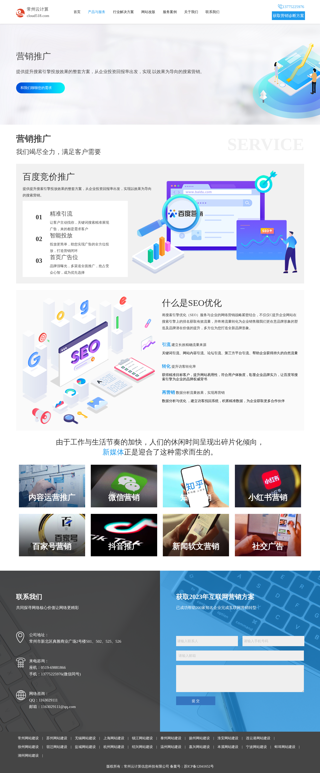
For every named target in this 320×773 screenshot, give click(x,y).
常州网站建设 (28, 738)
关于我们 (191, 12)
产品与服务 (96, 12)
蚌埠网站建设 (285, 747)
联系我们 (212, 12)
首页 (77, 12)
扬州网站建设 (199, 738)
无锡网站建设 (85, 738)
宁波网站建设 (256, 747)
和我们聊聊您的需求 (36, 88)
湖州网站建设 (28, 755)
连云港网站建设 (258, 738)
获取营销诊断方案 (288, 15)
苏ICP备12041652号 (199, 766)
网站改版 (148, 12)
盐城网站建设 (85, 747)
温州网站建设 (170, 747)
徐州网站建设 (28, 747)
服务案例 (170, 12)
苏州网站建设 (56, 738)
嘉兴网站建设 (199, 747)
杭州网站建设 (113, 747)
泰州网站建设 (170, 738)
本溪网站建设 (227, 747)
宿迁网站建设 (56, 747)
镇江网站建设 (142, 738)
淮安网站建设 (227, 738)
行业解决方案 (123, 12)
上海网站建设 (113, 738)
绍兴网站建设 (142, 747)
